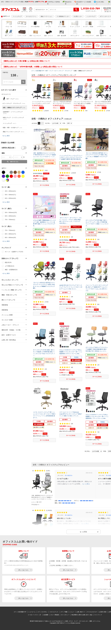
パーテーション (101, 26)
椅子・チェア (8, 35)
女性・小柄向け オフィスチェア (14, 107)
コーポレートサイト (33, 614)
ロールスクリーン (31, 16)
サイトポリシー (65, 614)
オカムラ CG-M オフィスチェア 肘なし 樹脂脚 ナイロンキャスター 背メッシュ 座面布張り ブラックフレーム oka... (97, 416)
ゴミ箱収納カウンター (62, 16)
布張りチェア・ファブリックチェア (13, 118)
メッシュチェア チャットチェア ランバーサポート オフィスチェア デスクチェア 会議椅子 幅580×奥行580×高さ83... (70, 157)
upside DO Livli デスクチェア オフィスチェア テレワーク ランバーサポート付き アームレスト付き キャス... (70, 287)
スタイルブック (54, 611)
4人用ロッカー (78, 16)
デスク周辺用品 (35, 26)
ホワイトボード (75, 35)
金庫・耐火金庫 (61, 35)
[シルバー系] (3, 180)
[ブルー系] (23, 172)
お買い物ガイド (81, 611)
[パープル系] (3, 176)
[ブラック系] (3, 172)
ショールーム (32, 611)
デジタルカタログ (92, 611)
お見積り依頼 (102, 611)
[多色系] (7, 180)
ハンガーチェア (91, 16)
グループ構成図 (54, 614)
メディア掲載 (64, 611)
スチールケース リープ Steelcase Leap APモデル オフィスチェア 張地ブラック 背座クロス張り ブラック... (70, 414)
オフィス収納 (61, 26)
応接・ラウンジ (48, 35)
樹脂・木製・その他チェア (12, 127)
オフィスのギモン (42, 611)
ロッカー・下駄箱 (88, 26)
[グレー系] (11, 172)
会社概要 (45, 614)
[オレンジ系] (19, 176)
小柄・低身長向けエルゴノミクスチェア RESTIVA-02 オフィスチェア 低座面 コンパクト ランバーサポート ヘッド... (44, 155)
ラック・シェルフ (75, 26)
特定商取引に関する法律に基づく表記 (82, 614)
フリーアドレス (22, 26)
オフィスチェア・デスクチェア (63, 70)
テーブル (48, 26)
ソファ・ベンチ (22, 35)
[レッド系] (11, 176)
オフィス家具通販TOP (37, 70)
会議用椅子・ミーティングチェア (13, 112)
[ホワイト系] (7, 172)
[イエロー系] (23, 176)
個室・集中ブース (101, 35)
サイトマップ (98, 614)
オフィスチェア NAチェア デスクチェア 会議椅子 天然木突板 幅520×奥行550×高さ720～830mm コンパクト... (97, 349)
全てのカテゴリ (6, 94)
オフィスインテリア (88, 35)
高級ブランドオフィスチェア (13, 131)
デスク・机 (9, 26)
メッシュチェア (17, 16)
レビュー (72, 611)
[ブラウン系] (15, 172)
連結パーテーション (46, 16)
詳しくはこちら (23, 570)
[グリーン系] (7, 176)
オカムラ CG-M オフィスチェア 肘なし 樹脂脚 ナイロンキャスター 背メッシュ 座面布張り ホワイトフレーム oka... (70, 351)
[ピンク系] (15, 176)
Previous (33, 94)
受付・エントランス (35, 35)
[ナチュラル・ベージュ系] (19, 172)
